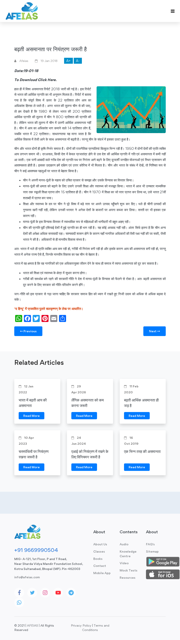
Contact (99, 566)
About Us (100, 544)
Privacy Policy (81, 625)
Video (124, 563)
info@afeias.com (27, 577)
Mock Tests (128, 570)
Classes (99, 551)
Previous (30, 331)
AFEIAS (32, 625)
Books (98, 558)
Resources (127, 577)
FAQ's (150, 544)
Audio (124, 544)
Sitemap (152, 551)
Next (153, 331)
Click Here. (47, 80)
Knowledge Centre (128, 554)
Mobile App (102, 573)
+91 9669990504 (36, 550)
